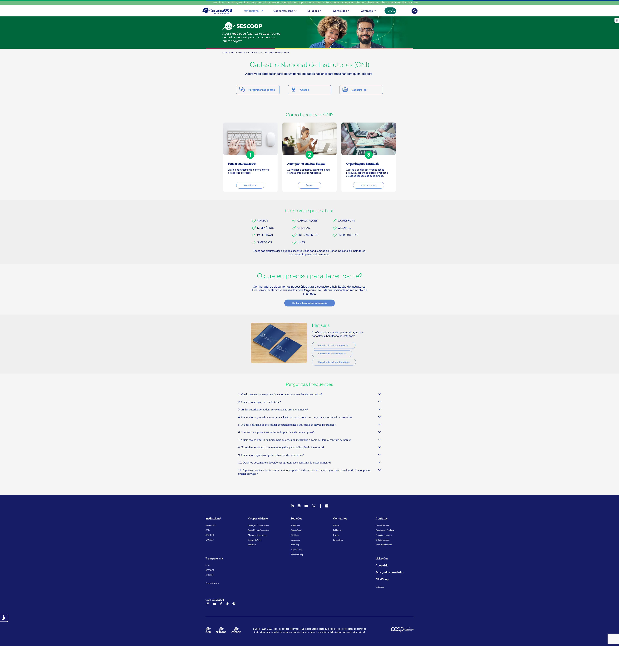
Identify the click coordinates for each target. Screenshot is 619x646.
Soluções (313, 11)
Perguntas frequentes (261, 89)
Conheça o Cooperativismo (258, 525)
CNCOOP (210, 540)
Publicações (337, 530)
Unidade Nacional (382, 525)
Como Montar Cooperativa (258, 530)
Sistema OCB (211, 525)
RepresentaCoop (297, 554)
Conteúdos (340, 11)
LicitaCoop (380, 587)
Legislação (252, 545)
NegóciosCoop (296, 549)
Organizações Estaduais (385, 530)
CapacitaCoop (296, 530)
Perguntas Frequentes (384, 535)
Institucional (251, 11)
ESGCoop (295, 535)
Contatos (367, 11)
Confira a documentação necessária (309, 303)
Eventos (336, 535)
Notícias (336, 525)
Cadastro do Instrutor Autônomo (333, 345)
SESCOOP (210, 535)
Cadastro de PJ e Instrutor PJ (332, 353)
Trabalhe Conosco (383, 540)
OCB (208, 530)
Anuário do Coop (254, 540)
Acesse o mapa (368, 185)
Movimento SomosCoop (257, 535)
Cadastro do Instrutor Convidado (334, 362)
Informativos (338, 540)
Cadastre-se (359, 89)
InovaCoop (295, 545)
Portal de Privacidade (384, 545)
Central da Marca (212, 583)
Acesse (304, 89)
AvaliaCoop (295, 525)
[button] (415, 11)
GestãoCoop (295, 540)
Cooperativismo (283, 11)
